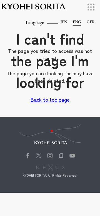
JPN (64, 22)
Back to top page (50, 99)
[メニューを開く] (91, 7)
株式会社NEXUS (52, 168)
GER (90, 22)
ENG (77, 22)
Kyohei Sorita (33, 8)
